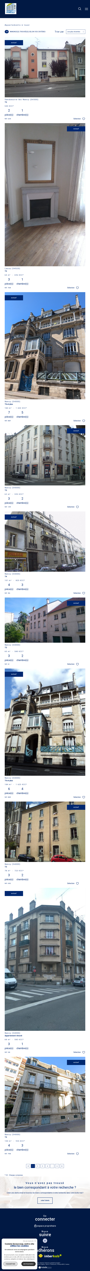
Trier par (59, 31)
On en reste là (28, 1241)
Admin (47, 1264)
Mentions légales (40, 1264)
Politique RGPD (60, 1264)
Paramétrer (10, 1264)
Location (14, 21)
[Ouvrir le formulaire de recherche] (79, 9)
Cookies (67, 1264)
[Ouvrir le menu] (86, 9)
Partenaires (53, 1264)
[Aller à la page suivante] (62, 1166)
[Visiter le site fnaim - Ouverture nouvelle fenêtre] (40, 1255)
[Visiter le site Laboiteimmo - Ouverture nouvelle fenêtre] (45, 1268)
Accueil (7, 21)
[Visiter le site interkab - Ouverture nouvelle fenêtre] (53, 1255)
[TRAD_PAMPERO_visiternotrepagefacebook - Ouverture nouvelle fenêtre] (45, 1240)
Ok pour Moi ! (28, 1264)
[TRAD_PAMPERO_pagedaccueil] (10, 14)
